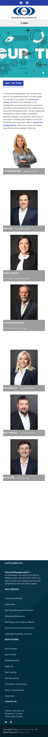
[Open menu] (24, 23)
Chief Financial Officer (23, 229)
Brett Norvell (10, 433)
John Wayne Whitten (13, 323)
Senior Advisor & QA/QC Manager (15, 328)
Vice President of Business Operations (16, 278)
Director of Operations (28, 433)
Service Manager (23, 478)
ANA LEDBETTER (10, 388)
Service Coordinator (27, 388)
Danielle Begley (11, 273)
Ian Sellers (8, 478)
